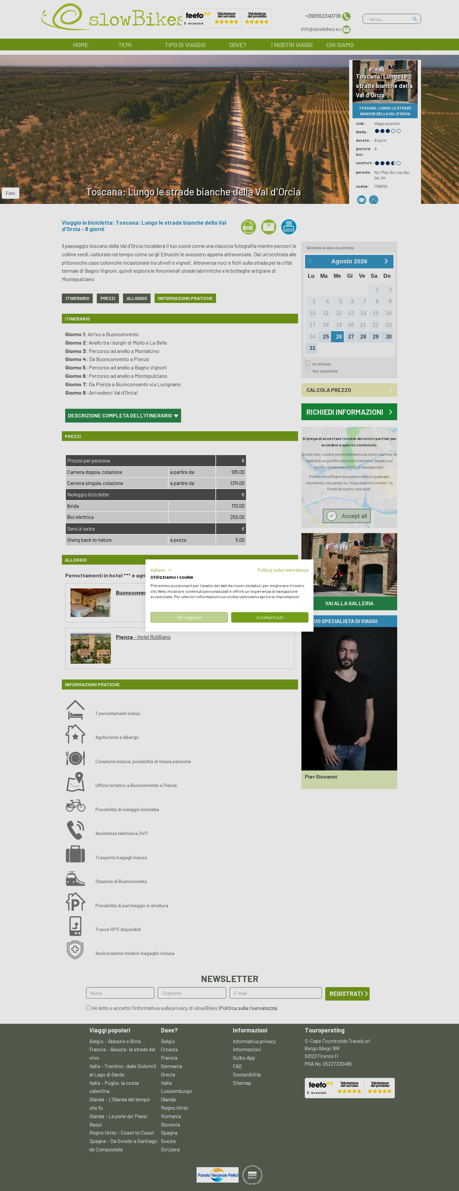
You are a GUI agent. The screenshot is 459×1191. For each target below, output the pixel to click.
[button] (162, 570)
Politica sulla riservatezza (283, 570)
